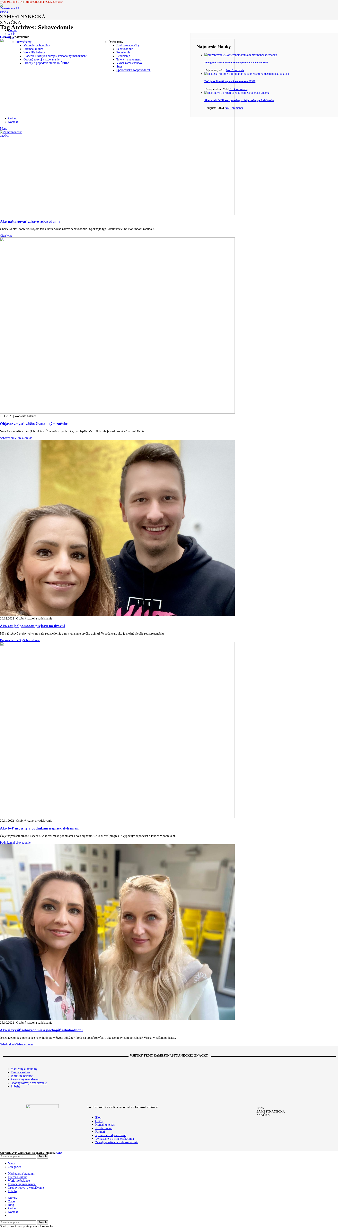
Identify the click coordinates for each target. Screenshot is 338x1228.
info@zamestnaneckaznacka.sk (44, 1)
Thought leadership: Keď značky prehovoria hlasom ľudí (236, 62)
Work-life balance (34, 52)
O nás (98, 1121)
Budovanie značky (127, 45)
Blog (98, 1117)
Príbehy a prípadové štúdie (49, 63)
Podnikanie (123, 52)
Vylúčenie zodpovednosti (110, 1135)
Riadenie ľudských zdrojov (54, 56)
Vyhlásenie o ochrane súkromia (114, 1138)
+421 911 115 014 (11, 1)
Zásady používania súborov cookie (116, 1142)
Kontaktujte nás (105, 1124)
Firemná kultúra (33, 48)
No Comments (235, 70)
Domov (4, 37)
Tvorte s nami (103, 1128)
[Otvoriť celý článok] (117, 213)
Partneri (100, 1131)
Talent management (128, 59)
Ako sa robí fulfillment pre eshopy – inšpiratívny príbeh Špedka (239, 100)
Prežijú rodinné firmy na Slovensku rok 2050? (229, 81)
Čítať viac (6, 235)
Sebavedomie (124, 48)
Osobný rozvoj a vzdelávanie (41, 59)
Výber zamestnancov (129, 63)
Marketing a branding (36, 45)
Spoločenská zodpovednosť (133, 70)
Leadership (123, 56)
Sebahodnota (8, 1044)
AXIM (59, 1152)
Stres (119, 66)
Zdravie (27, 438)
